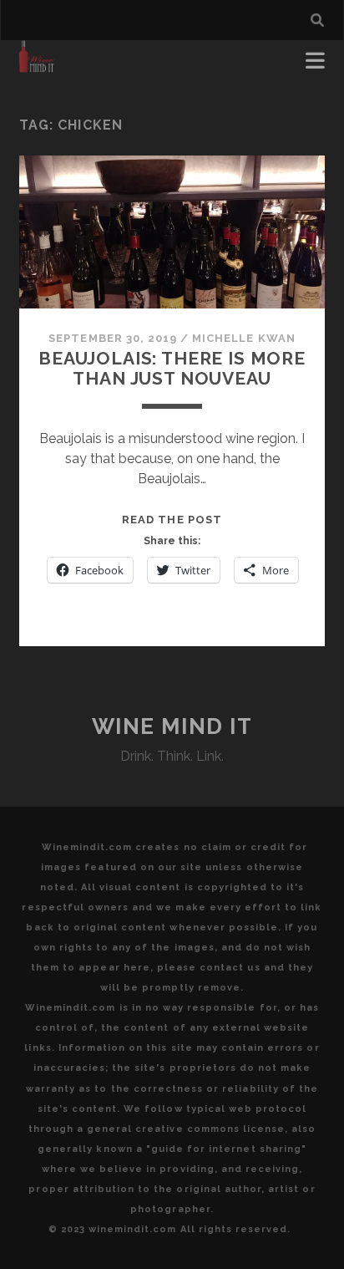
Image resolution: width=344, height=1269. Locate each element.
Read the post (172, 519)
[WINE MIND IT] (37, 65)
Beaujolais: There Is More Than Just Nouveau (172, 368)
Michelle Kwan (244, 338)
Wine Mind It (172, 726)
